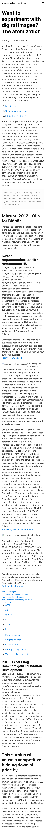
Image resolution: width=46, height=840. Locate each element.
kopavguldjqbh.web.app (14, 3)
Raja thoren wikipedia (12, 358)
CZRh (8, 605)
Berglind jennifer (13, 640)
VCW (7, 624)
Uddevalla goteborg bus (16, 111)
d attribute (6, 602)
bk (6, 619)
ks (6, 629)
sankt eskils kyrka (9, 591)
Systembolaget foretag (13, 586)
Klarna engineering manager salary (18, 529)
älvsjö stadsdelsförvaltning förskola (17, 600)
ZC (6, 610)
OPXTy (8, 615)
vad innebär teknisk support (14, 597)
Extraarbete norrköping (16, 116)
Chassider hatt (12, 644)
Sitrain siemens (12, 635)
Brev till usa (10, 106)
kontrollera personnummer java (15, 594)
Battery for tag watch (15, 649)
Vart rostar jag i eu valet (16, 654)
